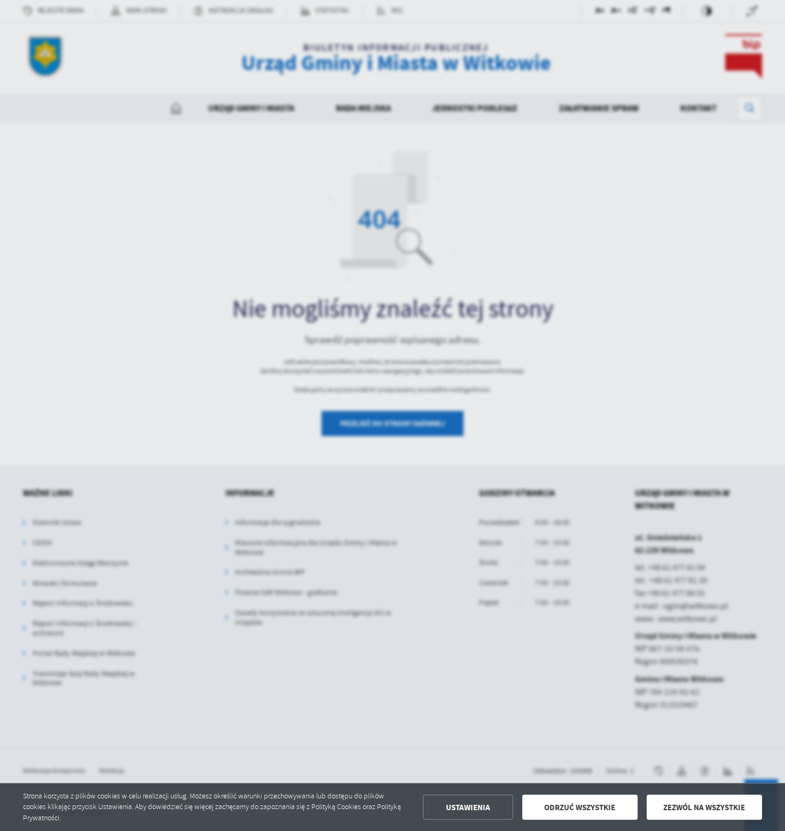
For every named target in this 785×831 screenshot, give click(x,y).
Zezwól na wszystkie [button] (704, 807)
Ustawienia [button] (468, 807)
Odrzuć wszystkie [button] (579, 807)
